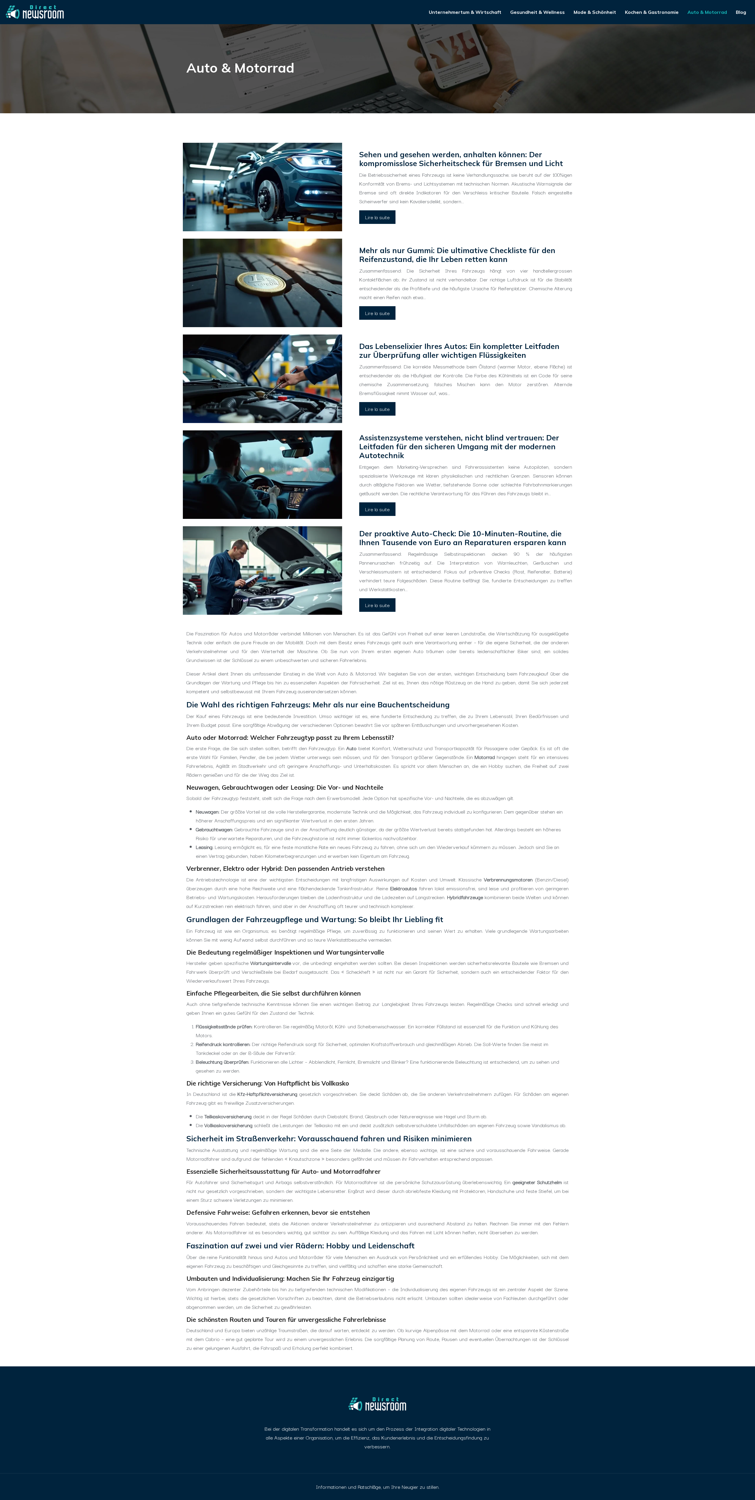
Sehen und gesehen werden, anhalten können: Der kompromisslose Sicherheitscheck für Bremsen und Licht (461, 159)
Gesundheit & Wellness (537, 12)
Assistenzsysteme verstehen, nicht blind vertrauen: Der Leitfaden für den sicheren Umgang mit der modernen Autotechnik (459, 446)
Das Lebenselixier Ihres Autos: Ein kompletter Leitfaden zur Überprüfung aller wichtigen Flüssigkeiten (459, 351)
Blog (741, 12)
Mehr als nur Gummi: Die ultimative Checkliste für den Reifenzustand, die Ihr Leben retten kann (457, 255)
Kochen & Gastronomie (652, 12)
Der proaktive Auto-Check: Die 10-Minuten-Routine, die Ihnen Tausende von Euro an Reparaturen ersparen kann (462, 538)
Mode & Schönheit (595, 12)
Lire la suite (377, 217)
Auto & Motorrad (707, 12)
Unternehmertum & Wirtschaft (465, 12)
